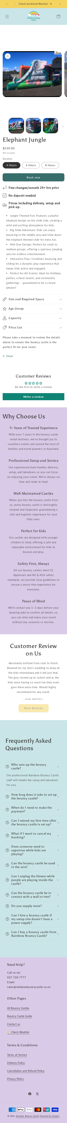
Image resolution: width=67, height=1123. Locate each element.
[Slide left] (4, 126)
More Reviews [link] (33, 708)
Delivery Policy (16, 1062)
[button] (7, 16)
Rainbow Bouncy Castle (27, 1116)
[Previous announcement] (7, 4)
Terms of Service (17, 1054)
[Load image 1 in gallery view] (16, 125)
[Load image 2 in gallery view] (33, 125)
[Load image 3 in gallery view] (50, 125)
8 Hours (50, 165)
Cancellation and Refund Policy (25, 1070)
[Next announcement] (60, 4)
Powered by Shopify (50, 1116)
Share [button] (9, 356)
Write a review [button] (33, 396)
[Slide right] (63, 126)
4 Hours (11, 165)
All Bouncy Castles (18, 1008)
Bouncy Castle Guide (19, 1016)
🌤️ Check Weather (18, 1032)
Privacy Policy (15, 1078)
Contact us (13, 1024)
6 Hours (31, 165)
